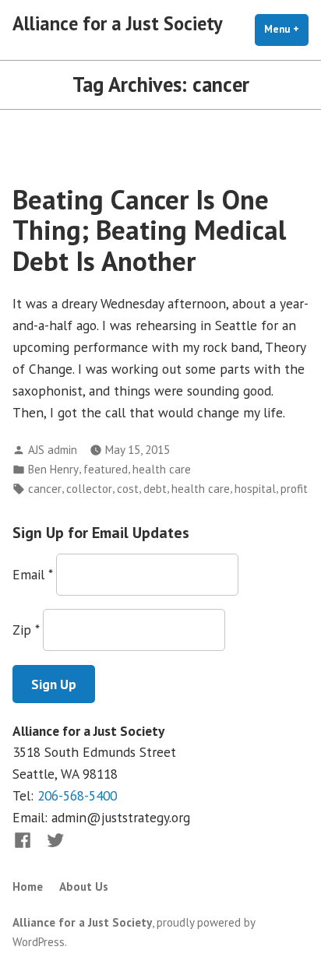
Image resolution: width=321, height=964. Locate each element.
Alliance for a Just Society (117, 23)
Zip (25, 630)
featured (105, 469)
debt (155, 488)
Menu (286, 29)
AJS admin (52, 449)
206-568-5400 (77, 795)
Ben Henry (53, 469)
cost (128, 488)
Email (32, 574)
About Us (83, 886)
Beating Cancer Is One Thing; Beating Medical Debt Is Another (149, 230)
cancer (45, 488)
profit (294, 488)
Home (27, 886)
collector (89, 488)
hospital (255, 488)
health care (161, 469)
